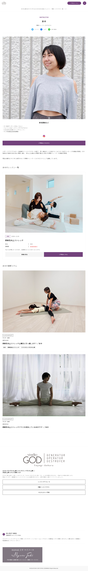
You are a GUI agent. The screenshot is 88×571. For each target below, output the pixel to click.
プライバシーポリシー (15, 540)
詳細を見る (25, 254)
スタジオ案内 (57, 538)
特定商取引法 (6, 540)
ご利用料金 (50, 538)
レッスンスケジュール (44, 482)
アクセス (45, 538)
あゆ (31, 244)
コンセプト (5, 538)
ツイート (36, 29)
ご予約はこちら (74, 3)
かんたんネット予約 (44, 492)
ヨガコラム (64, 538)
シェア (44, 29)
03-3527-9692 (11, 533)
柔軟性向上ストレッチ (13, 347)
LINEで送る (54, 29)
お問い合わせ (71, 538)
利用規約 (78, 538)
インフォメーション (37, 538)
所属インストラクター (44, 487)
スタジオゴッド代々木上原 (28, 347)
